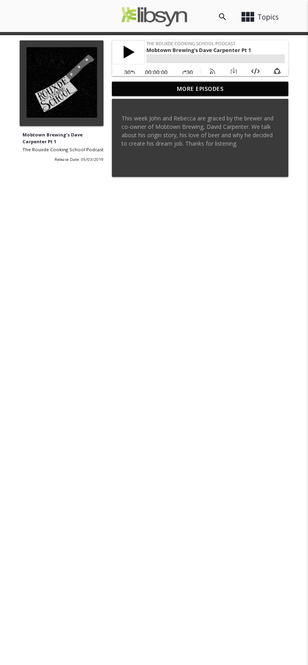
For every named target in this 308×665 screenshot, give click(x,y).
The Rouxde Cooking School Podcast (62, 149)
